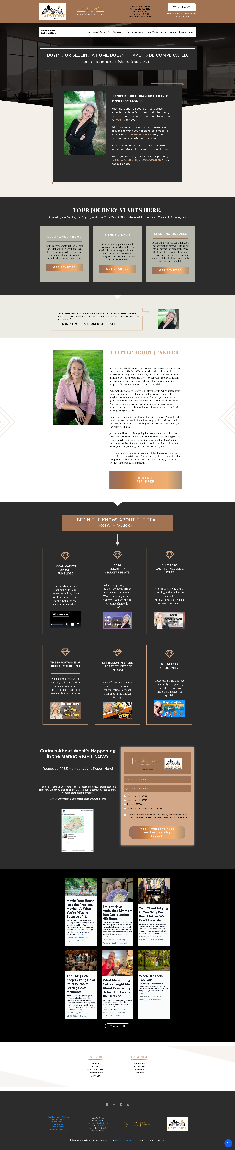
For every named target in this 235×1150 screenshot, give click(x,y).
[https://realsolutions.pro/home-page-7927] (90, 9)
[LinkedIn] (121, 1139)
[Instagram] (114, 1139)
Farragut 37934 (134, 839)
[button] (109, 32)
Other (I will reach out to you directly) (144, 843)
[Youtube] (128, 1139)
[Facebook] (106, 1139)
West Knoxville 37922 (137, 831)
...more (80, 969)
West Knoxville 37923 (137, 835)
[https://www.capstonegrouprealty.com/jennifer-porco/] (52, 11)
